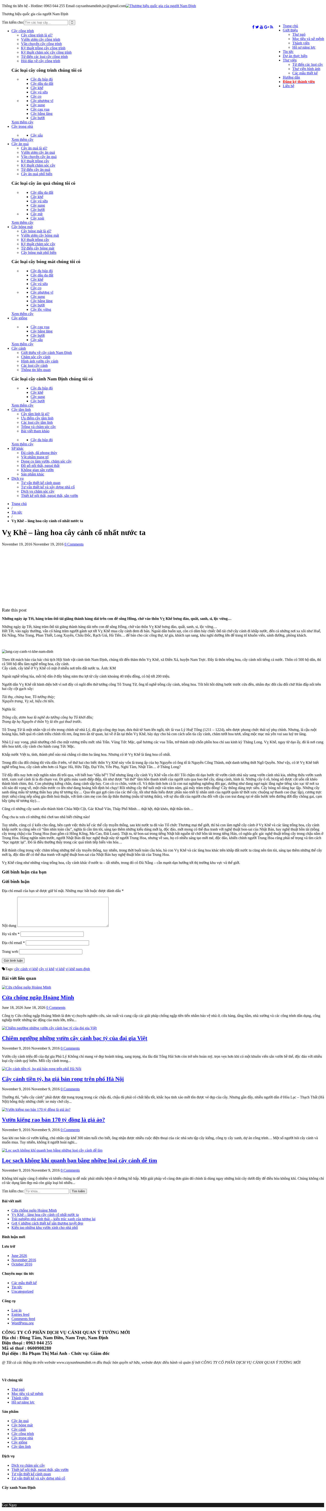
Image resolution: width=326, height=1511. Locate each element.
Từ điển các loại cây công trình (44, 57)
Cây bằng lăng (42, 114)
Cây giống (19, 318)
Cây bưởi (38, 118)
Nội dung (9, 926)
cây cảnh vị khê (26, 969)
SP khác (17, 448)
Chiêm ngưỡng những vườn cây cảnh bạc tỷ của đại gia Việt (74, 1038)
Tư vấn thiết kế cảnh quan (40, 483)
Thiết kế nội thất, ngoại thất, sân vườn (49, 496)
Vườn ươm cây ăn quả (38, 152)
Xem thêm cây (22, 122)
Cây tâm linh (21, 410)
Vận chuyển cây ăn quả (39, 157)
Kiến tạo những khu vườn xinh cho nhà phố (44, 1227)
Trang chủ (290, 26)
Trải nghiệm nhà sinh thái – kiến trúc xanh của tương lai (53, 1219)
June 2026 (19, 1256)
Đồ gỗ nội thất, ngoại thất (40, 466)
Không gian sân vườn (37, 470)
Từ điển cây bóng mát (37, 248)
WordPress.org (22, 1323)
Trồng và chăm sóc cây (38, 427)
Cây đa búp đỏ (42, 79)
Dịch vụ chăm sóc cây (37, 491)
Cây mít (36, 214)
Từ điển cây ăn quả (35, 170)
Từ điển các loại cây (307, 64)
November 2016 (23, 1260)
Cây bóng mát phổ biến (38, 252)
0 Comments (74, 544)
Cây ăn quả (20, 144)
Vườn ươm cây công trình (40, 39)
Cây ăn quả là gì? (34, 148)
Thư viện (290, 60)
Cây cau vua (40, 109)
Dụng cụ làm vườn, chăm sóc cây (46, 461)
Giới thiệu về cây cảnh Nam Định (46, 353)
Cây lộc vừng (41, 309)
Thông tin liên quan (36, 370)
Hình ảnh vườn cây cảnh (39, 361)
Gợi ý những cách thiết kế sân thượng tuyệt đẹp (47, 1223)
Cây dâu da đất (42, 84)
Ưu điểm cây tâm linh (37, 418)
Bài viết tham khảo (35, 431)
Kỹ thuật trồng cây (35, 161)
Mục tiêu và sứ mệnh (308, 39)
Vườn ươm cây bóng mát (40, 235)
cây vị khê (46, 969)
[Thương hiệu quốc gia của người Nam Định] (161, 6)
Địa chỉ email (13, 943)
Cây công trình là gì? (37, 35)
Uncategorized (22, 1291)
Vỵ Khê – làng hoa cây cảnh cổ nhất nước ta (45, 1215)
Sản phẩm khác (32, 474)
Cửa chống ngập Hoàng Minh (38, 997)
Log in (16, 1310)
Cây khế (37, 88)
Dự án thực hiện (295, 56)
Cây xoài (37, 218)
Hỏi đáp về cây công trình (40, 61)
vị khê (60, 969)
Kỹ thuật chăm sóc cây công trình (46, 52)
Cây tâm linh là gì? (35, 414)
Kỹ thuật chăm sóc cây (38, 165)
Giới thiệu (290, 30)
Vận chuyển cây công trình (41, 44)
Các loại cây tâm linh (37, 422)
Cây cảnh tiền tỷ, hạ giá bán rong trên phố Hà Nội (63, 1079)
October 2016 (21, 1264)
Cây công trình (22, 31)
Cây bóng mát (22, 227)
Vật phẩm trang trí (34, 457)
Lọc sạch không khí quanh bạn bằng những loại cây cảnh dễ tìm (79, 1160)
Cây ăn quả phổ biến (36, 174)
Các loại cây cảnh (34, 365)
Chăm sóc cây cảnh (35, 357)
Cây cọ (36, 96)
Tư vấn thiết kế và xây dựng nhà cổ (48, 487)
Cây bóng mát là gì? (36, 231)
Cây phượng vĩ (42, 101)
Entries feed (20, 1314)
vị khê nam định (78, 969)
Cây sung (38, 105)
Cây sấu (37, 135)
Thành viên (301, 43)
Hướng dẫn (291, 77)
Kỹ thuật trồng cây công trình (43, 48)
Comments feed (23, 1319)
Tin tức (288, 52)
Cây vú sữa (39, 92)
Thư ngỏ (298, 34)
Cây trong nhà (22, 126)
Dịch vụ (17, 478)
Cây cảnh (18, 348)
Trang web (10, 951)
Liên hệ (288, 86)
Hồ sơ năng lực (303, 47)
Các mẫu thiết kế (305, 73)
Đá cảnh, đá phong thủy (39, 453)
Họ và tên (11, 934)
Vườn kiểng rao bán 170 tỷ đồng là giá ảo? (53, 1120)
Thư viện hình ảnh (306, 69)
